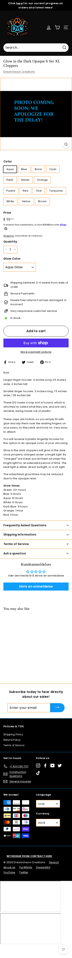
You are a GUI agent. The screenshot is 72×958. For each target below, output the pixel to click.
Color (7, 161)
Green (25, 180)
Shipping (8, 235)
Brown (42, 201)
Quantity (10, 242)
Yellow (26, 201)
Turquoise (56, 191)
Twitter (23, 872)
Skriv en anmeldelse (36, 586)
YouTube (9, 872)
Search (54, 862)
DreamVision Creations (19, 71)
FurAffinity (25, 867)
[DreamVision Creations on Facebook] (45, 765)
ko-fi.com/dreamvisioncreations (20, 950)
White (10, 201)
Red (25, 191)
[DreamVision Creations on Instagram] (38, 765)
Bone (38, 169)
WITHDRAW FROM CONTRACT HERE (29, 856)
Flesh (9, 180)
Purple (10, 191)
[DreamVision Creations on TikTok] (38, 773)
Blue (24, 169)
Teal (39, 191)
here (19, 3)
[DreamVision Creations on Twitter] (60, 765)
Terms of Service (13, 745)
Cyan (52, 169)
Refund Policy (12, 740)
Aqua (10, 169)
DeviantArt (43, 867)
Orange (42, 180)
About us (9, 867)
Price (7, 213)
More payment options (36, 352)
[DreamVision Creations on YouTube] (52, 765)
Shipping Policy (13, 734)
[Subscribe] (57, 707)
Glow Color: (12, 259)
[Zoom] (66, 144)
